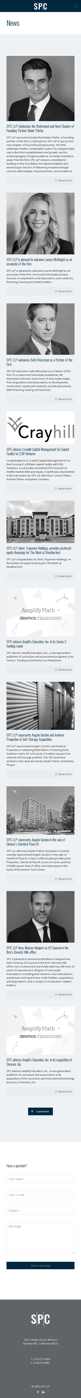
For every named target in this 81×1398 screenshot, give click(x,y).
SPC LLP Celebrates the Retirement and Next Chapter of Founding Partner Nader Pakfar (40, 128)
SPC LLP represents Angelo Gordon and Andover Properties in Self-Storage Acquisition (35, 737)
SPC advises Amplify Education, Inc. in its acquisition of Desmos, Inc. (39, 1062)
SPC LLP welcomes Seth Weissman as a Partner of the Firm (39, 362)
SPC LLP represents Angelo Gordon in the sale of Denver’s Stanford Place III (35, 842)
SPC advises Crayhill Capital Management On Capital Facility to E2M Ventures (37, 451)
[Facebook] (38, 1392)
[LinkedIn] (43, 1392)
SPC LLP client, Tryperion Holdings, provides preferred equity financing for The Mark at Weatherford (38, 550)
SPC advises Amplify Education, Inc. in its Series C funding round (36, 644)
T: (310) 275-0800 (40, 1359)
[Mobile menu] (75, 6)
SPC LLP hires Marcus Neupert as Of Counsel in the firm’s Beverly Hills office (37, 950)
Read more (65, 180)
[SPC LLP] (40, 6)
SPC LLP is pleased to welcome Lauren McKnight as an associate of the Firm (39, 261)
